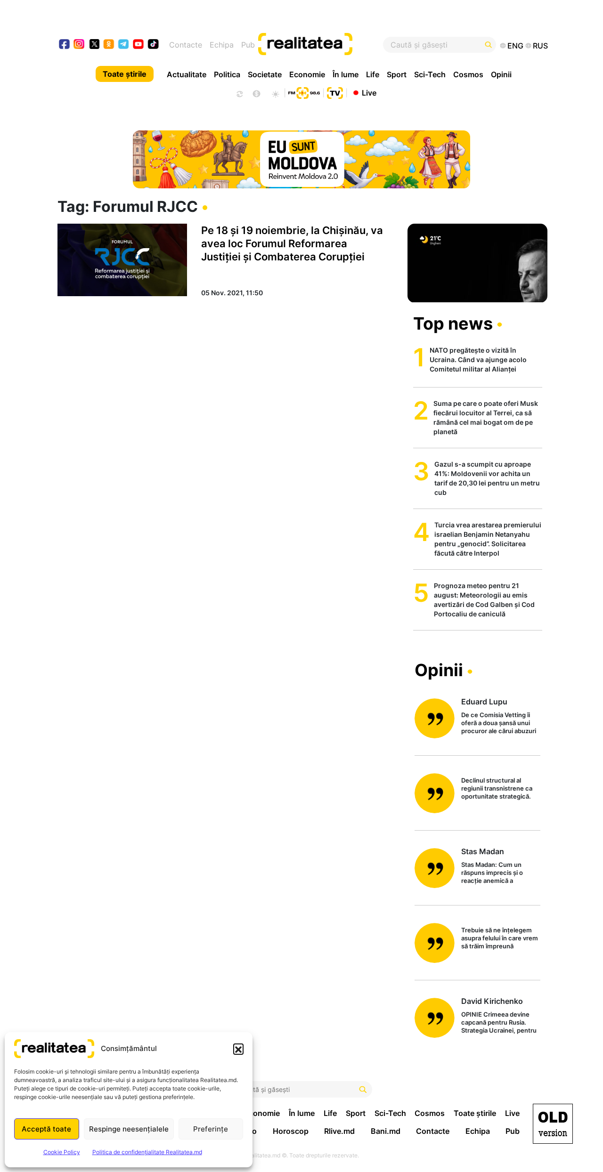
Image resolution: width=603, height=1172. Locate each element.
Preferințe (210, 1128)
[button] (238, 1048)
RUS (540, 45)
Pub (248, 44)
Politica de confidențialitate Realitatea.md (147, 1152)
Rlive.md (339, 1131)
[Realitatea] (326, 45)
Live (369, 92)
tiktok (153, 45)
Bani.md (385, 1131)
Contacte (185, 44)
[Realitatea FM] (303, 92)
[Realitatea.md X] (94, 43)
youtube (139, 45)
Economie (307, 74)
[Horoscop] (239, 92)
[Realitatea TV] (335, 92)
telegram (124, 45)
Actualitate (186, 74)
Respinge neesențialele (129, 1128)
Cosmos (468, 74)
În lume (346, 74)
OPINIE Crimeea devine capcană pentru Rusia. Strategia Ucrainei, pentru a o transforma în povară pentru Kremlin (499, 1022)
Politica (227, 74)
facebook (65, 45)
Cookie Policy (61, 1152)
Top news (453, 323)
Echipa (222, 44)
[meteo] (275, 92)
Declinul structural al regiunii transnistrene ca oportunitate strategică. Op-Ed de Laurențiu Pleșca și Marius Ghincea (500, 788)
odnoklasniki (109, 45)
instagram (79, 45)
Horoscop (291, 1131)
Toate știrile (125, 74)
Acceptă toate (46, 1128)
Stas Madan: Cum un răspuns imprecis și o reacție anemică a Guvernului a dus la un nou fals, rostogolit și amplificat (500, 873)
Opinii (501, 74)
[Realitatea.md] (553, 1124)
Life (372, 74)
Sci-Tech (430, 74)
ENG (515, 45)
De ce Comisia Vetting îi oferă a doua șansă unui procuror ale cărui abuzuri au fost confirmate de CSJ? (498, 723)
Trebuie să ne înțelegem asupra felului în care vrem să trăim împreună (499, 938)
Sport (397, 74)
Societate (265, 74)
